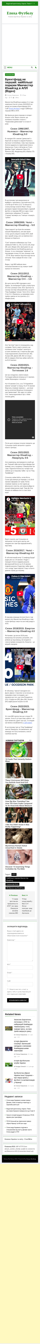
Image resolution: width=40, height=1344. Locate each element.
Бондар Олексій (21, 1066)
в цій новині (27, 723)
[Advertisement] (20, 44)
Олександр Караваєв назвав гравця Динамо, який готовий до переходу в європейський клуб (18, 1102)
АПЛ (14, 874)
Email (9, 972)
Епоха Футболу (20, 13)
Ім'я (9, 964)
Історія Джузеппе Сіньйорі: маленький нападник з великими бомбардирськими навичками (22, 1046)
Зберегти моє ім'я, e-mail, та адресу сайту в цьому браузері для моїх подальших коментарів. (19, 991)
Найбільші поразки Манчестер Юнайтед (17, 879)
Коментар (11, 940)
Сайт (9, 981)
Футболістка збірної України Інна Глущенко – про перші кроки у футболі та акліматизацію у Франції (24, 1077)
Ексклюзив (10, 74)
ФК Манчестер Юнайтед (15, 888)
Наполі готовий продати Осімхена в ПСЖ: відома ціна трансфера (19, 3)
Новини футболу (12, 884)
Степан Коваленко (13, 95)
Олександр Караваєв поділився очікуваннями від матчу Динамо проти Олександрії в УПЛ (19, 1130)
